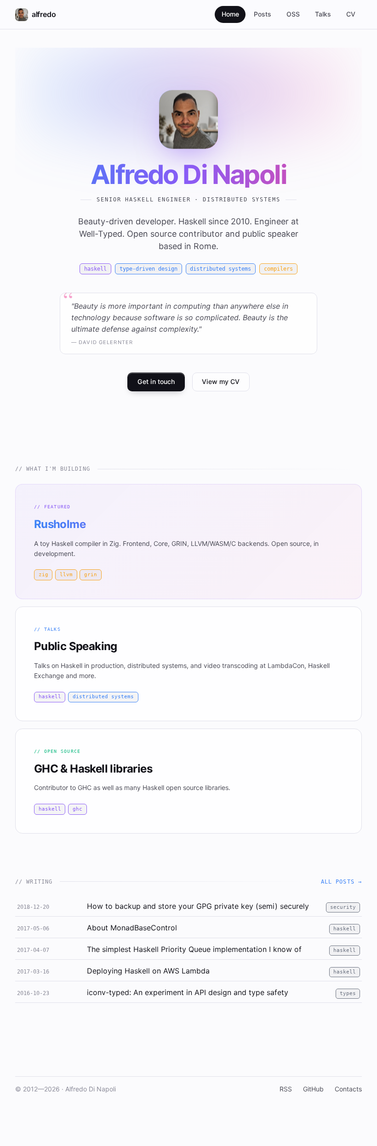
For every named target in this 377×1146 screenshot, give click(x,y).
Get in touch (156, 381)
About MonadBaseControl (132, 927)
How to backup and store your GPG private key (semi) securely (198, 906)
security (343, 907)
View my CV (221, 381)
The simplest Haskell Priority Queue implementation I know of (194, 949)
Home (230, 14)
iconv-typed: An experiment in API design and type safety (187, 992)
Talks (323, 14)
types (348, 993)
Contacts (348, 1089)
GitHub (313, 1089)
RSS (286, 1089)
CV (350, 14)
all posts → (341, 882)
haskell (344, 929)
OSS (293, 14)
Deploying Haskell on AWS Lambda (148, 970)
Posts (262, 14)
